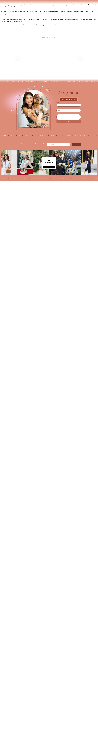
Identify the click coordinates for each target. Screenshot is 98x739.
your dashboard (22, 25)
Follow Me (49, 167)
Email (57, 107)
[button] (17, 58)
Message (58, 113)
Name (57, 102)
